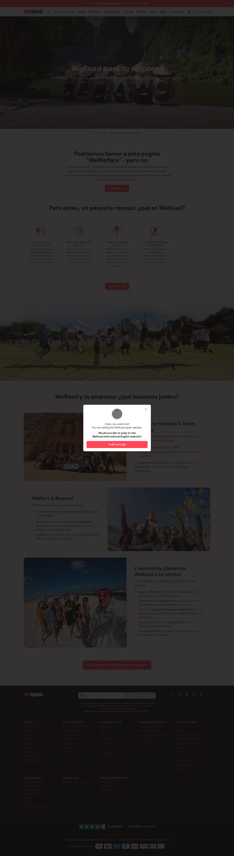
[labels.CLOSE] (145, 409)
